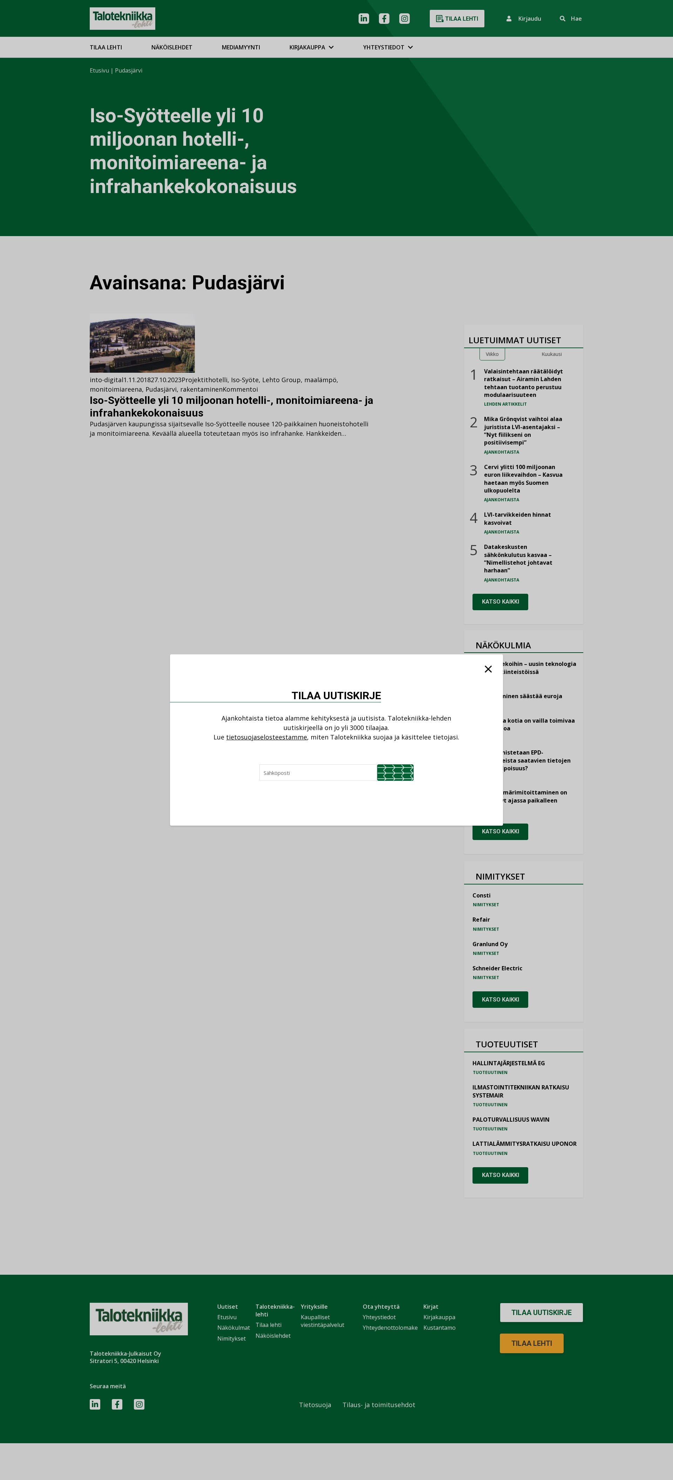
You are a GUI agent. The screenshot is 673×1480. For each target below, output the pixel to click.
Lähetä (395, 772)
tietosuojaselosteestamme (266, 737)
